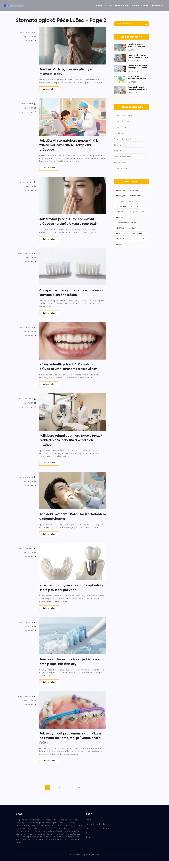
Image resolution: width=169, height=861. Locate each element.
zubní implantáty (122, 233)
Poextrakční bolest (104, 5)
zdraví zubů (141, 239)
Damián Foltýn (27, 104)
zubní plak (119, 217)
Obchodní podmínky (95, 824)
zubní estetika (138, 233)
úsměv (143, 212)
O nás (89, 820)
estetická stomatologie (124, 239)
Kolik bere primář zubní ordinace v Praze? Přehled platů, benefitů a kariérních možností (70, 440)
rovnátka (132, 228)
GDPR (88, 832)
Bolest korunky (121, 5)
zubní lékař (133, 201)
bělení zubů (134, 190)
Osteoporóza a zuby (139, 5)
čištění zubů (120, 212)
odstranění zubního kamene (126, 223)
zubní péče (133, 212)
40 (78, 787)
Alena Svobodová (25, 32)
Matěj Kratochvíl (26, 182)
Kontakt (89, 837)
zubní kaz (119, 244)
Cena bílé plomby (157, 5)
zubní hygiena (121, 196)
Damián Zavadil (26, 477)
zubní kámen (120, 190)
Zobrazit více (49, 89)
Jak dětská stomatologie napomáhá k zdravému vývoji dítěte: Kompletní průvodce (68, 145)
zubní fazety (120, 228)
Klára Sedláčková (25, 253)
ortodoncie (134, 206)
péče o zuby (120, 201)
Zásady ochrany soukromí (98, 828)
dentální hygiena (136, 196)
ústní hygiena (121, 206)
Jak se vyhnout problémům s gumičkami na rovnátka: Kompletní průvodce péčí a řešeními (70, 737)
